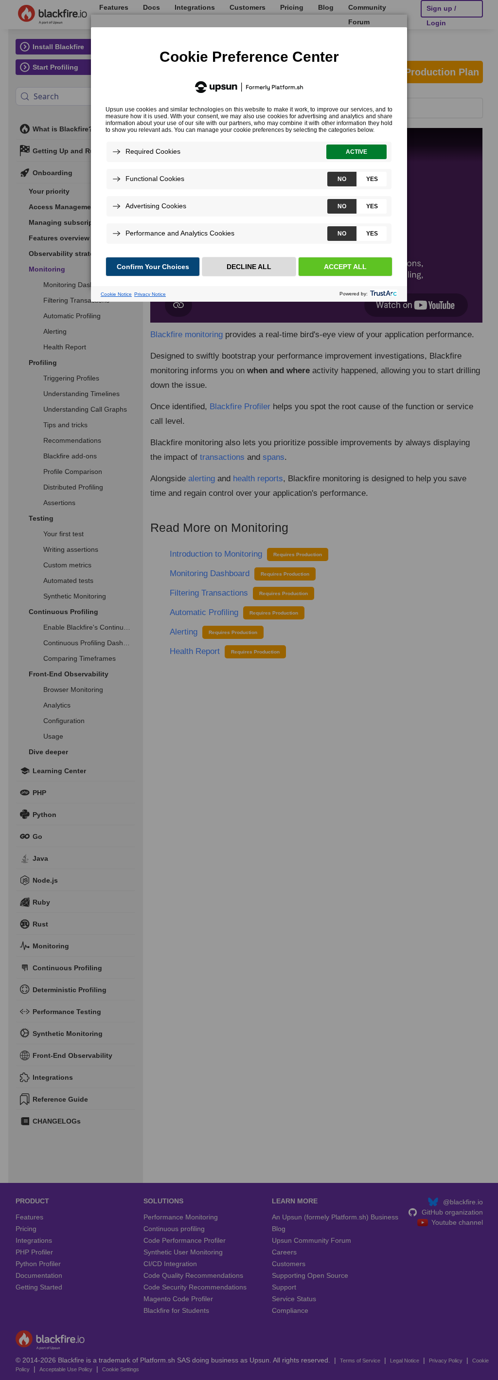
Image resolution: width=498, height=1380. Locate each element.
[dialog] (249, 152)
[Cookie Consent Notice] (249, 164)
